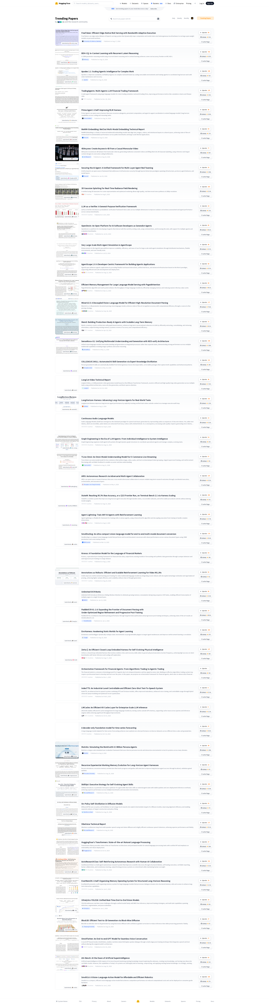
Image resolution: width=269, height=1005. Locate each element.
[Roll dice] (158, 18)
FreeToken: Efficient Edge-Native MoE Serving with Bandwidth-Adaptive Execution (118, 33)
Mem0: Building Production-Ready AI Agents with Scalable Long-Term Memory (116, 322)
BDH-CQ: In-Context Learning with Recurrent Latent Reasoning (109, 53)
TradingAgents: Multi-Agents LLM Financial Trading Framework (109, 90)
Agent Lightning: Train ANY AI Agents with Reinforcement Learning (111, 514)
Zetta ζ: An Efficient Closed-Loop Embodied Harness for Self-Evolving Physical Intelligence (122, 649)
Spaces (145, 3)
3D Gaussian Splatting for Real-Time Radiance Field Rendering (109, 188)
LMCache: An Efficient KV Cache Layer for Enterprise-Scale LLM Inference (114, 707)
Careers (123, 1001)
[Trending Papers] (192, 18)
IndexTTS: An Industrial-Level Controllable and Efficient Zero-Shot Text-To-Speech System (122, 688)
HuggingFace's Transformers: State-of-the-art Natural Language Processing (115, 842)
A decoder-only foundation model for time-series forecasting (108, 727)
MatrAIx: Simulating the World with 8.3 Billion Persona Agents (109, 747)
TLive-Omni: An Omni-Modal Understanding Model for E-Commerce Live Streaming (118, 456)
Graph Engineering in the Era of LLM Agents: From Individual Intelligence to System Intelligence (124, 438)
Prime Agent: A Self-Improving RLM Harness (101, 110)
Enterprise (180, 3)
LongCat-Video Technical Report (96, 379)
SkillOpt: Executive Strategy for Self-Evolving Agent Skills (107, 784)
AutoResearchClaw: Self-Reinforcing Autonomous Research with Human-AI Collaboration (121, 861)
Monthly (186, 18)
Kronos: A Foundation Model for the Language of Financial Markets (111, 553)
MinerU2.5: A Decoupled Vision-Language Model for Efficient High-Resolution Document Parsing (124, 302)
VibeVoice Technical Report (93, 824)
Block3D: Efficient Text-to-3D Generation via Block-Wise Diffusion (110, 920)
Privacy (94, 1001)
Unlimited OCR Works (91, 591)
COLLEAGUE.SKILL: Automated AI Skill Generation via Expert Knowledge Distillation (119, 361)
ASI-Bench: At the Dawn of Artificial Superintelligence (105, 958)
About (109, 1001)
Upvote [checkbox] (205, 32)
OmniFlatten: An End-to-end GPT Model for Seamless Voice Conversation (114, 938)
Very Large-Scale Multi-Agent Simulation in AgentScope (106, 245)
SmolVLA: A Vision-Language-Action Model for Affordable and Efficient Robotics (117, 977)
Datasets (135, 3)
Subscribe (153, 9)
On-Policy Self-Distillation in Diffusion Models (102, 803)
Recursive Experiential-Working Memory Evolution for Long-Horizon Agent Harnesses (120, 765)
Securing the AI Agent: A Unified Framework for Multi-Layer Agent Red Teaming (117, 167)
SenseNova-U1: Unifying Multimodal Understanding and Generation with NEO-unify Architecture (125, 341)
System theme (62, 1001)
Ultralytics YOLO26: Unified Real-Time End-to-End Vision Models (110, 900)
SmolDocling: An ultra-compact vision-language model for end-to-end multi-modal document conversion (128, 534)
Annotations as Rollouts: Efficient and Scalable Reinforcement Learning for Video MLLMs (121, 572)
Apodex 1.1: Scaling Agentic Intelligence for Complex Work (107, 71)
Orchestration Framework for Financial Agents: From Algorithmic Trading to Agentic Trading (122, 669)
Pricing (188, 3)
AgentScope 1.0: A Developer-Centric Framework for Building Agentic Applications (118, 264)
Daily (173, 18)
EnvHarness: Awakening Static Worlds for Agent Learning (107, 631)
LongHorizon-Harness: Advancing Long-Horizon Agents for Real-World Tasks (116, 400)
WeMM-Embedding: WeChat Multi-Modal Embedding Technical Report (113, 129)
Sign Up (210, 3)
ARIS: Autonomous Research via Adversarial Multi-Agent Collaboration (112, 476)
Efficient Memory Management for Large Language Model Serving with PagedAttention (120, 284)
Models (124, 3)
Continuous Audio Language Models (97, 418)
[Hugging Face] (138, 1001)
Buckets (157, 3)
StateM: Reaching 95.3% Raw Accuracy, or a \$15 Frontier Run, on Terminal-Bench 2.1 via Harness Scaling (128, 495)
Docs (169, 3)
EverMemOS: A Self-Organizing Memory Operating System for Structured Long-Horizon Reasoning (125, 881)
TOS (80, 1001)
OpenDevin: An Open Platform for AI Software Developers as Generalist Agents (116, 225)
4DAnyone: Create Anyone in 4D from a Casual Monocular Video (109, 148)
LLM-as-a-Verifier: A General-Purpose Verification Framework (109, 206)
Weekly (179, 18)
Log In (202, 3)
